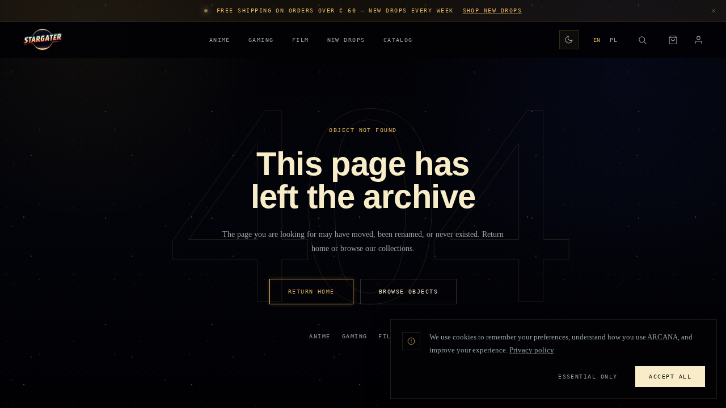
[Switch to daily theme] (569, 39)
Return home (311, 291)
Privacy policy (531, 350)
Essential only (587, 376)
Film (300, 39)
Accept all (670, 376)
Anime (219, 39)
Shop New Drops (492, 10)
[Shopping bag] (672, 39)
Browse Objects (408, 291)
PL (614, 39)
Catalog (398, 39)
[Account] (698, 40)
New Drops (346, 39)
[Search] (642, 39)
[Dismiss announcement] (713, 10)
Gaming (261, 39)
